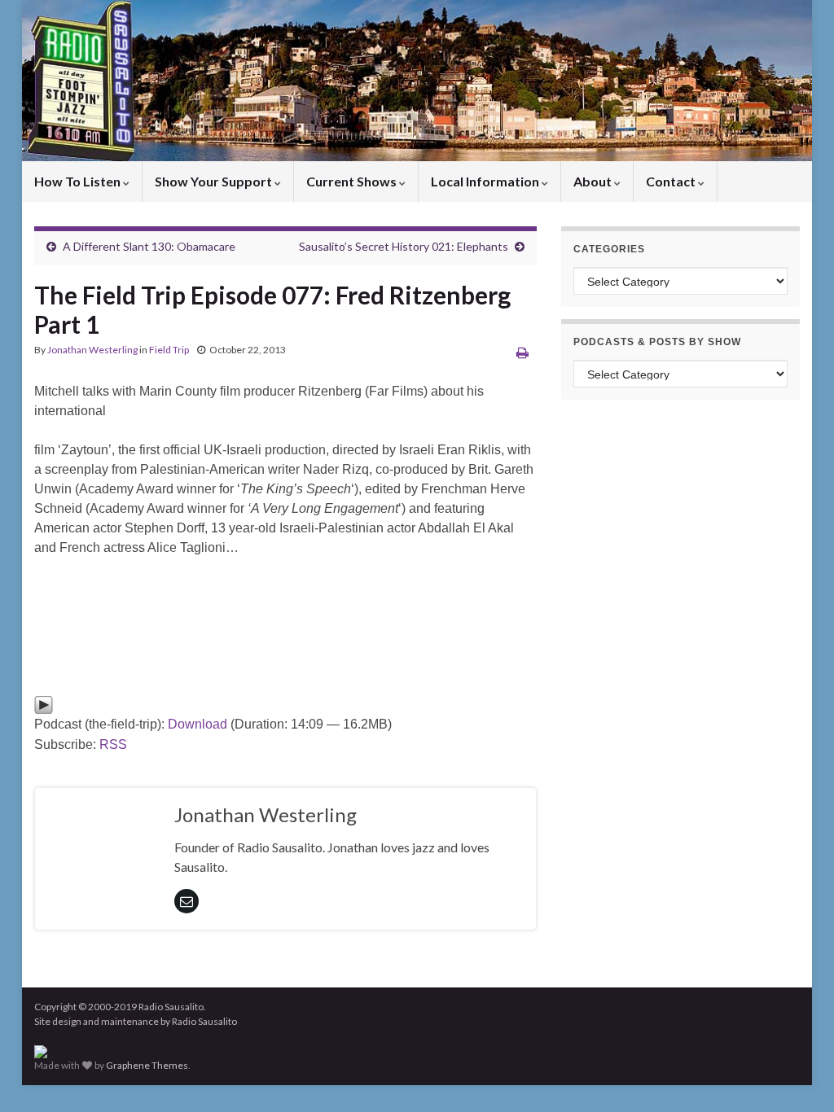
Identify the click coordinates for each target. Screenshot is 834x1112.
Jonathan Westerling (92, 350)
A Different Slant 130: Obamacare (149, 246)
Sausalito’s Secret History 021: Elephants (403, 246)
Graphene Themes (147, 1065)
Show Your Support (214, 181)
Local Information (486, 181)
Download (197, 724)
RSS (113, 744)
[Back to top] (797, 1075)
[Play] (43, 704)
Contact (672, 181)
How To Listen (78, 181)
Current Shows (352, 181)
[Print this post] (522, 352)
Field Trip (169, 350)
